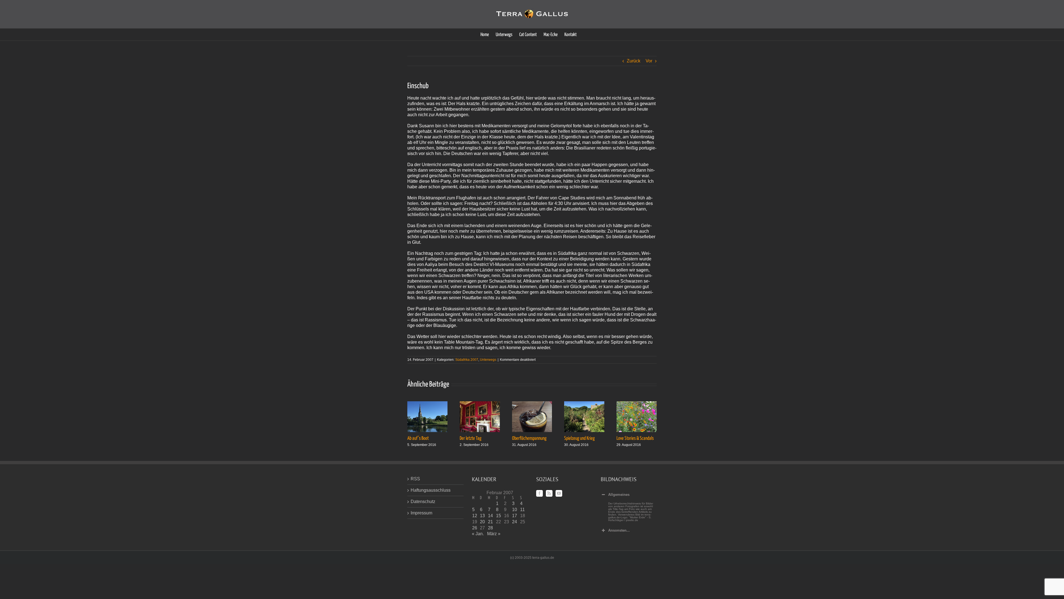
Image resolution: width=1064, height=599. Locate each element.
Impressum (421, 513)
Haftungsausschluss (431, 490)
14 (490, 515)
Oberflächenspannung (529, 438)
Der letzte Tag (470, 438)
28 (490, 528)
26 (474, 528)
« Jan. (478, 533)
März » (493, 533)
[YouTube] (559, 493)
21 (490, 521)
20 (482, 521)
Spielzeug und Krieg (579, 438)
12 (474, 515)
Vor (649, 61)
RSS (415, 478)
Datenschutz (423, 501)
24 (514, 521)
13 (482, 515)
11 (522, 509)
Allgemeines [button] (619, 495)
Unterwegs (488, 360)
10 (514, 509)
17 (514, 515)
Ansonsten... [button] (619, 530)
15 (498, 515)
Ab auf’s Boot (418, 438)
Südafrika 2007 (466, 360)
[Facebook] (539, 493)
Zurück (633, 61)
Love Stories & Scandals (635, 438)
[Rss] (549, 493)
